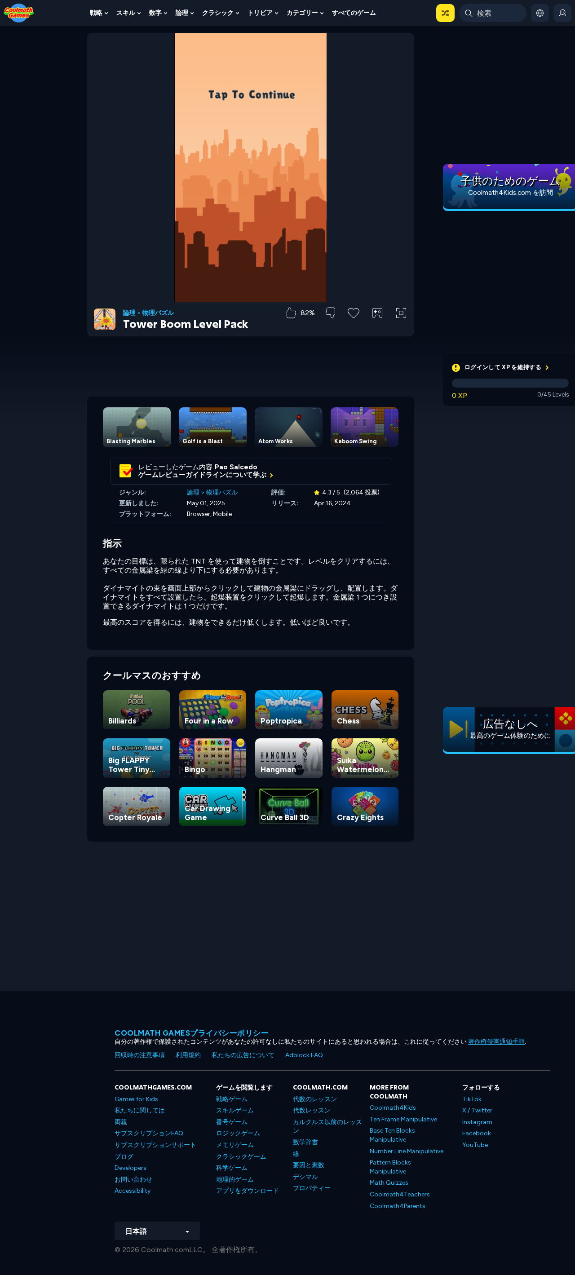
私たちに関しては (140, 1110)
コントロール (377, 328)
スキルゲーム (235, 1110)
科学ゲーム (232, 1168)
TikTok (472, 1099)
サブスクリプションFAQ (149, 1133)
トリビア (260, 13)
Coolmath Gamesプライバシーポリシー (192, 1032)
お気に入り (353, 327)
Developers (130, 1168)
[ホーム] (19, 12)
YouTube (475, 1145)
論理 (182, 13)
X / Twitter (477, 1110)
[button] (445, 13)
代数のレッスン (315, 1099)
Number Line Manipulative (406, 1151)
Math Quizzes (389, 1183)
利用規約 (188, 1055)
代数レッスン (312, 1110)
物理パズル (158, 313)
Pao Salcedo (236, 467)
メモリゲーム (235, 1145)
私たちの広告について (243, 1055)
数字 (155, 13)
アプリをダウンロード (247, 1191)
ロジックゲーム (238, 1133)
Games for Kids (136, 1099)
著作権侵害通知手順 (496, 1042)
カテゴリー (302, 13)
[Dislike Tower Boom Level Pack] (330, 313)
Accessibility (132, 1191)
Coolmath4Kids (393, 1108)
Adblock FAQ (304, 1055)
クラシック (218, 13)
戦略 (96, 13)
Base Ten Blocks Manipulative (392, 1135)
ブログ (124, 1156)
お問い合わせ (133, 1179)
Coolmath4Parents (397, 1206)
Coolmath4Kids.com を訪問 (510, 193)
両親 (121, 1122)
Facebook (476, 1133)
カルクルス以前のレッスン (327, 1126)
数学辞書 (305, 1142)
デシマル (305, 1177)
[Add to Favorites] (353, 312)
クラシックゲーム (241, 1156)
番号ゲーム (232, 1122)
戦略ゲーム (232, 1099)
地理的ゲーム (235, 1179)
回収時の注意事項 (140, 1055)
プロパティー (312, 1188)
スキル (125, 13)
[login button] (562, 13)
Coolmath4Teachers (400, 1194)
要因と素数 (308, 1165)
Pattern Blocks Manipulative (390, 1167)
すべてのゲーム (354, 13)
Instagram (477, 1122)
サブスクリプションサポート (155, 1145)
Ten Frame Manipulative (403, 1119)
